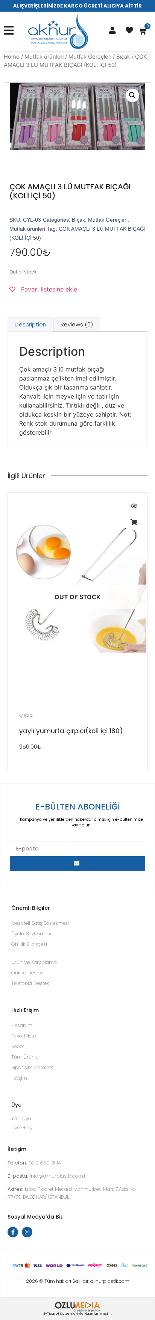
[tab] (30, 324)
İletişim (19, 1077)
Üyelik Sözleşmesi (31, 933)
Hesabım (21, 1025)
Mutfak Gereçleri (89, 56)
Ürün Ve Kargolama (34, 962)
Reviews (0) (77, 324)
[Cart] (142, 31)
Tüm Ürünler (25, 1056)
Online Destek (27, 972)
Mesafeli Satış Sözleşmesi (40, 923)
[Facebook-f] (13, 1232)
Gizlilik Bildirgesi (29, 944)
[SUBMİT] (77, 863)
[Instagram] (27, 1232)
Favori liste (23, 1035)
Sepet (17, 1046)
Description (30, 324)
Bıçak (123, 56)
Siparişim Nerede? (32, 1067)
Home (12, 56)
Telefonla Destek (30, 983)
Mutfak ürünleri (44, 56)
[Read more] (133, 522)
